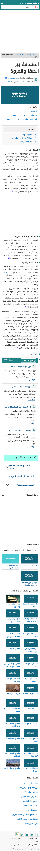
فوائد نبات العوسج (31, 783)
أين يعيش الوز (32, 810)
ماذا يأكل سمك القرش (29, 796)
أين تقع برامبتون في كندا (28, 787)
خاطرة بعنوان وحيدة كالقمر (27, 819)
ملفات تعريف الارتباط (32, 845)
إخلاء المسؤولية (17, 845)
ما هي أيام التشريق (30, 801)
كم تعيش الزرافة (31, 792)
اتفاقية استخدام (34, 838)
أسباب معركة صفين (25, 485)
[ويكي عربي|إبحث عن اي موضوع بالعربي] (33, 3)
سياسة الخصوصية (16, 838)
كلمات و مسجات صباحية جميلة (19, 467)
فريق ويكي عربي (13, 78)
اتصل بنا (36, 841)
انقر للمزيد (32, 380)
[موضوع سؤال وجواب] (6, 360)
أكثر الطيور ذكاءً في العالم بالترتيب (25, 814)
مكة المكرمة (7, 272)
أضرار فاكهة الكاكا (31, 805)
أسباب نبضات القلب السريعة (21, 476)
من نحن (19, 841)
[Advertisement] (20, 32)
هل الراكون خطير (31, 823)
